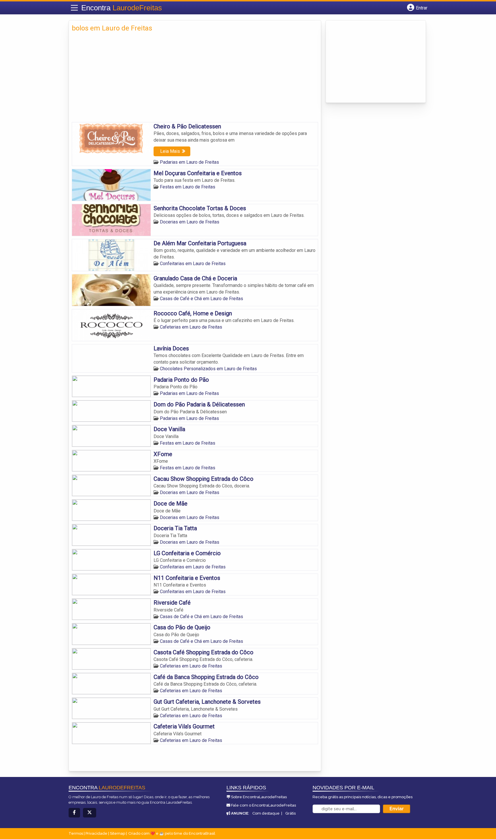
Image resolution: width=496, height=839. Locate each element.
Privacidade (96, 833)
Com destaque (266, 813)
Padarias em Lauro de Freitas (189, 162)
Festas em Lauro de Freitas (187, 187)
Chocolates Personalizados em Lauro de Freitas (208, 368)
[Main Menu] (74, 7)
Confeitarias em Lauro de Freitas (193, 263)
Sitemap (117, 833)
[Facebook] (74, 812)
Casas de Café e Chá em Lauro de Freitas (201, 298)
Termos (76, 833)
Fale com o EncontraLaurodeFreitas (263, 805)
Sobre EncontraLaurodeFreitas (259, 797)
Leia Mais (170, 151)
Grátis (290, 813)
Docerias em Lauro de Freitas (189, 222)
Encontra (121, 7)
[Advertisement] (195, 79)
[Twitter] (89, 812)
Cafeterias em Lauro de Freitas (191, 327)
